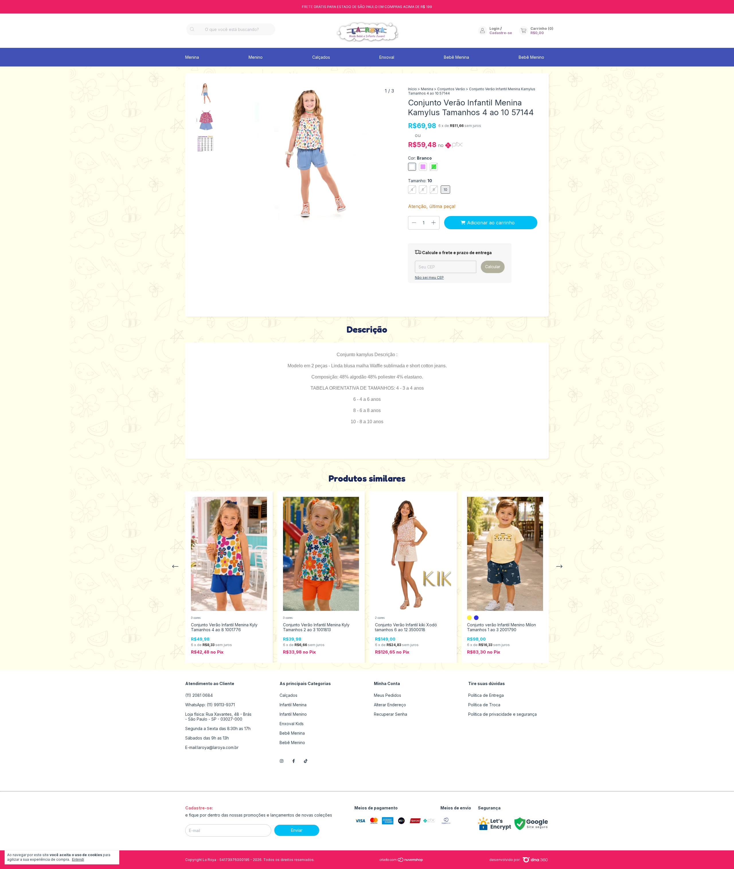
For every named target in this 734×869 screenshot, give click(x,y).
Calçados (321, 57)
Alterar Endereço (390, 704)
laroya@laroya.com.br (218, 747)
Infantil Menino (293, 714)
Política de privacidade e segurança (502, 714)
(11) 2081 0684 (199, 695)
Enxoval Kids (292, 723)
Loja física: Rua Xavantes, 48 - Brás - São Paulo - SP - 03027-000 (218, 716)
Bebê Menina (456, 57)
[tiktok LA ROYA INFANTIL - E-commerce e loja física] (306, 761)
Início (412, 89)
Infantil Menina (293, 704)
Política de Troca (484, 704)
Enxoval (386, 57)
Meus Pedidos (387, 695)
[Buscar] (192, 29)
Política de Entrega (486, 695)
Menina (192, 57)
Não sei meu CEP (429, 277)
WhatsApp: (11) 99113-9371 (210, 704)
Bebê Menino (531, 57)
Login (494, 28)
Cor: (420, 158)
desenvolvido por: (505, 860)
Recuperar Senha (390, 714)
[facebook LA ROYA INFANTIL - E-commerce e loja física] (294, 761)
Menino (256, 57)
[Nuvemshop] (401, 861)
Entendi (78, 860)
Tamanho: (420, 180)
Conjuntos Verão (451, 89)
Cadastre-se (500, 33)
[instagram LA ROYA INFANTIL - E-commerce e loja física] (282, 761)
